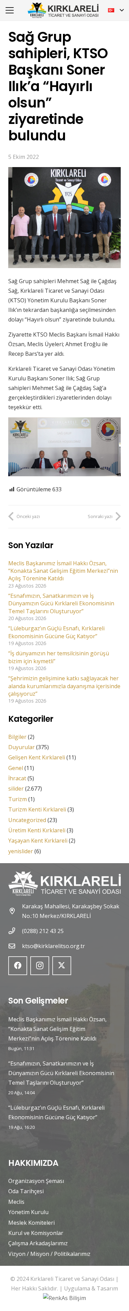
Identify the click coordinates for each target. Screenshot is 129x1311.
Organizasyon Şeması (36, 1181)
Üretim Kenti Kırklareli (36, 830)
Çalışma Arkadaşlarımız (38, 1243)
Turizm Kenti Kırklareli (37, 809)
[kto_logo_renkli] (63, 10)
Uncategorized (27, 820)
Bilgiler (17, 737)
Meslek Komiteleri (31, 1222)
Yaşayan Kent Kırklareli (37, 840)
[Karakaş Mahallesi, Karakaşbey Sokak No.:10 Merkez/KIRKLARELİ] (15, 911)
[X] (61, 965)
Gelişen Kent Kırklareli (36, 757)
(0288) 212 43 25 (43, 931)
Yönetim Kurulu (28, 1212)
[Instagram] (39, 965)
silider (16, 788)
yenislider (20, 851)
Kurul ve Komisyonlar (35, 1233)
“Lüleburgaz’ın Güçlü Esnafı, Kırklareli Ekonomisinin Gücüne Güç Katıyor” (56, 632)
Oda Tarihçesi (26, 1191)
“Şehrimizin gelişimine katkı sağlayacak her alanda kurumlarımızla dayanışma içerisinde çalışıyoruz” (64, 686)
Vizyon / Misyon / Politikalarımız (49, 1254)
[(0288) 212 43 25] (15, 931)
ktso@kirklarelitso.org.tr (53, 946)
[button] (9, 10)
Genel (15, 768)
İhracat (17, 778)
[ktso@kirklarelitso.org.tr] (15, 946)
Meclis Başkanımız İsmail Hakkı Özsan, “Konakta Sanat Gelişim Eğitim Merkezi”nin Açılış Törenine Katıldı (63, 570)
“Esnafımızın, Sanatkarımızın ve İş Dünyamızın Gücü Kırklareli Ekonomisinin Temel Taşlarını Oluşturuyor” (61, 603)
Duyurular (21, 747)
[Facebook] (17, 965)
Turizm (17, 799)
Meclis (16, 1202)
